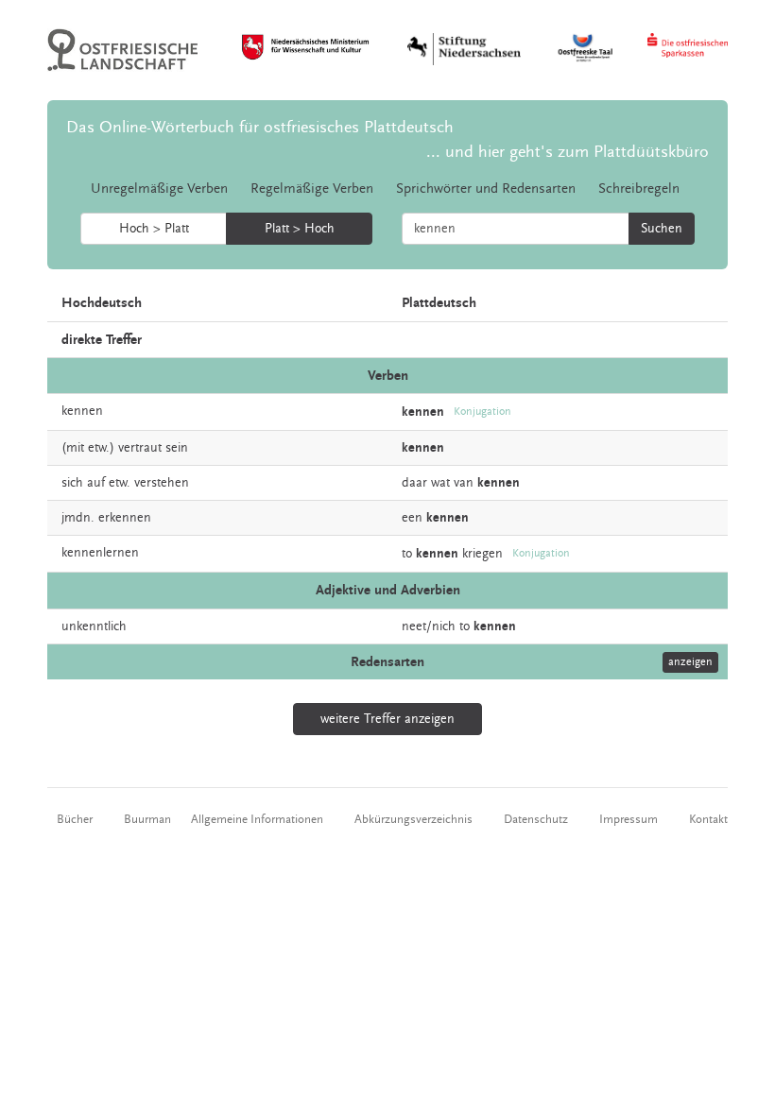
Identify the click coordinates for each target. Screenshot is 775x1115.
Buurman (147, 819)
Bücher (75, 819)
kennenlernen (100, 552)
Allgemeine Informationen (257, 819)
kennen (82, 411)
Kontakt (708, 819)
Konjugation (482, 411)
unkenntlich (94, 626)
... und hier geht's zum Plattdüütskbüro (567, 152)
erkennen (124, 517)
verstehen (161, 482)
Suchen (661, 228)
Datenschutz (536, 819)
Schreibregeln (639, 188)
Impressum (628, 819)
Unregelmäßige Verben (159, 188)
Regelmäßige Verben (311, 188)
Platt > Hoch (300, 228)
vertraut (140, 447)
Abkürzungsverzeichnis (413, 819)
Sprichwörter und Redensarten (486, 188)
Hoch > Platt (154, 228)
